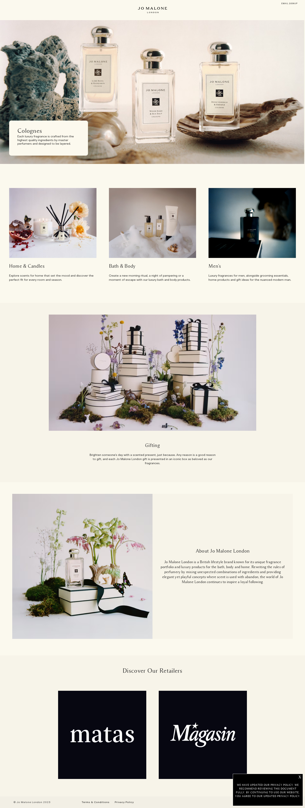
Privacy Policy (124, 802)
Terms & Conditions (96, 802)
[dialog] (289, 3)
